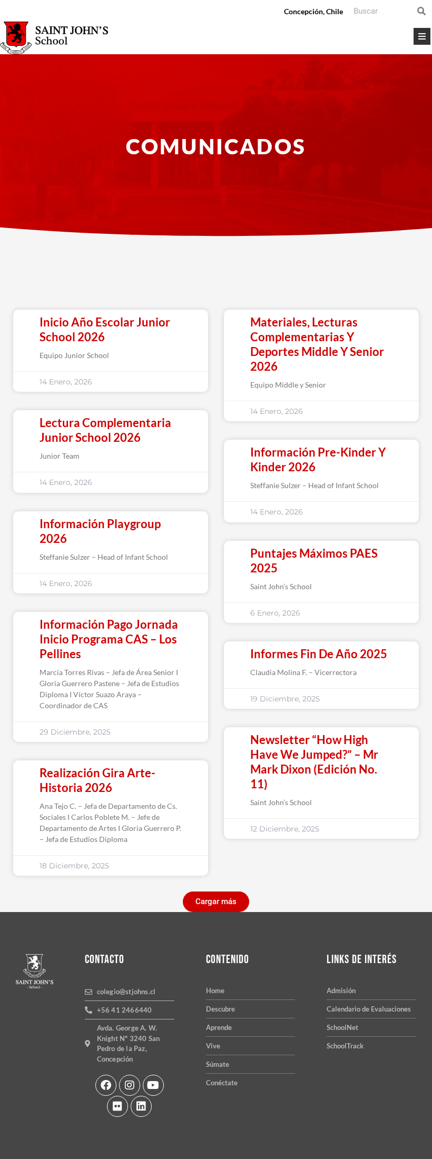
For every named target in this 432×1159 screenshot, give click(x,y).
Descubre (220, 1009)
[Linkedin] (141, 1106)
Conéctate (222, 1082)
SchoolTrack (345, 1046)
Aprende (219, 1027)
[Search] (421, 11)
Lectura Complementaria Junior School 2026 (105, 429)
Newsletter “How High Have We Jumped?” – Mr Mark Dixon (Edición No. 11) (314, 761)
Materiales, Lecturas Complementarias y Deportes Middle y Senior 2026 (317, 344)
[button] (216, 901)
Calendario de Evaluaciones (369, 1009)
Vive (213, 1046)
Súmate (217, 1064)
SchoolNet (342, 1027)
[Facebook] (105, 1085)
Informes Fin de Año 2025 (318, 654)
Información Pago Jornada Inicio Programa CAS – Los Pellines (109, 639)
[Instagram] (129, 1085)
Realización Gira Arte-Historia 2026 (97, 780)
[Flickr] (117, 1106)
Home (215, 990)
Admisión (341, 990)
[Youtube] (153, 1085)
